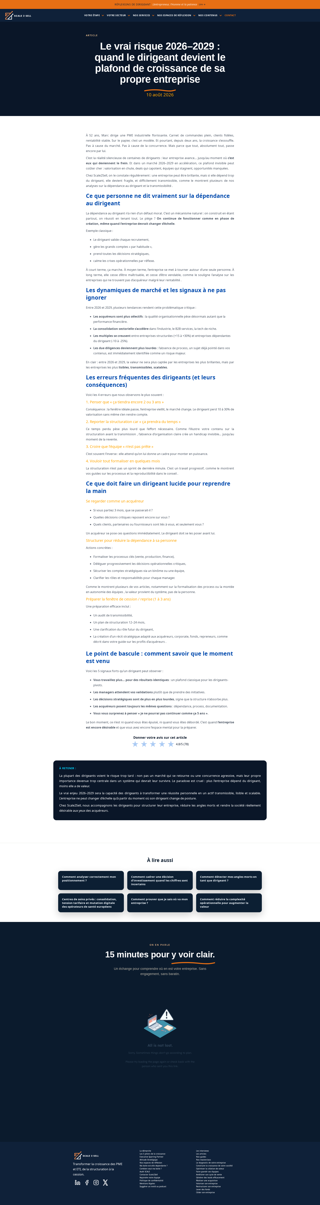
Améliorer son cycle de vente (209, 1174)
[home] (18, 15)
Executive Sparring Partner (151, 1156)
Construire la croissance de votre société (214, 1165)
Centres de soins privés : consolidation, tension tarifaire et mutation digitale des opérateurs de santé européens (89, 903)
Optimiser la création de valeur (210, 1168)
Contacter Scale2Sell (149, 1174)
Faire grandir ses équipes (207, 1171)
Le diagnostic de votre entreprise (211, 1162)
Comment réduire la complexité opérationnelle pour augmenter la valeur (224, 903)
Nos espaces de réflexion (151, 1162)
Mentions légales (147, 1183)
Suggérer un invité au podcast (153, 1186)
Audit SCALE (145, 1171)
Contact (230, 15)
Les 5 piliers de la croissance (152, 1153)
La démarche (145, 1151)
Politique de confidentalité (151, 1180)
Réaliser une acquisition (207, 1180)
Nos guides (201, 1156)
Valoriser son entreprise (207, 1183)
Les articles (201, 1153)
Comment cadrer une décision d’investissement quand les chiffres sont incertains (159, 880)
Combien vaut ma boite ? (151, 1168)
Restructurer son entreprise (208, 1186)
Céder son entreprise (205, 1192)
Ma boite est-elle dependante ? (153, 1165)
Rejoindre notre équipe (150, 1177)
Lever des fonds (203, 1189)
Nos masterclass (203, 1159)
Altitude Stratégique (149, 1159)
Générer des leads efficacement (210, 1177)
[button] (93, 15)
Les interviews (202, 1151)
